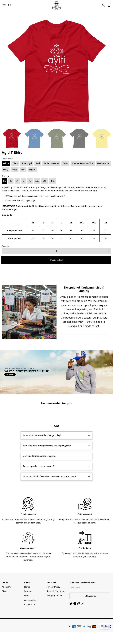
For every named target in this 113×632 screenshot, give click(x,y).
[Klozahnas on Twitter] (70, 604)
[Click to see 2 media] (34, 138)
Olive (14, 169)
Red (38, 163)
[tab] (56, 435)
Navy (5, 169)
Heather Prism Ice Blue (82, 163)
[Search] (10, 5)
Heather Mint (103, 163)
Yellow (32, 169)
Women (28, 591)
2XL (37, 181)
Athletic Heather (51, 163)
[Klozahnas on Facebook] (74, 604)
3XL (44, 181)
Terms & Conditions (56, 591)
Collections (29, 604)
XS (4, 181)
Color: (8, 158)
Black (15, 163)
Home (27, 587)
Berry (65, 163)
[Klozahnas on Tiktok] (82, 604)
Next (107, 71)
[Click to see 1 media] (12, 138)
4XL (52, 181)
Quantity (5, 246)
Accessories (30, 600)
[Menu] (4, 5)
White (6, 163)
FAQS (8, 209)
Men (26, 595)
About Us (6, 587)
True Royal (27, 163)
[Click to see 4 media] (79, 138)
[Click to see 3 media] (57, 138)
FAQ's (4, 591)
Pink (23, 169)
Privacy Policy (53, 587)
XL (30, 181)
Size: (5, 176)
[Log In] (103, 5)
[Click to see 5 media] (102, 138)
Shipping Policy (54, 595)
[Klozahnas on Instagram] (78, 604)
